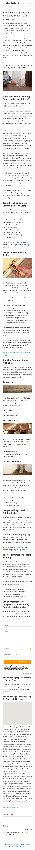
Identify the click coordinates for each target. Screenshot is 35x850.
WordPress (19, 846)
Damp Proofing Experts (11, 3)
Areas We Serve (14, 807)
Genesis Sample (19, 844)
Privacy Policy (19, 666)
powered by (27, 673)
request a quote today (21, 550)
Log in (24, 846)
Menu (30, 3)
